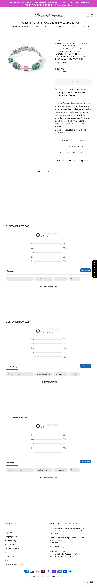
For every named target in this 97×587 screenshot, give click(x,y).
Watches (23, 22)
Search (8, 560)
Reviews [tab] (12, 271)
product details (73, 140)
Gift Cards (82, 26)
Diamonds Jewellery (21, 26)
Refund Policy (10, 540)
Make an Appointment (14, 564)
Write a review (85, 270)
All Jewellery (44, 26)
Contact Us (9, 556)
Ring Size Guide (11, 532)
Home (57, 40)
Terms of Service (12, 548)
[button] (48, 243)
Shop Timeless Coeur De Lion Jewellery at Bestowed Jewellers (71, 45)
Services (68, 26)
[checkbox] (74, 279)
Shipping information (73, 152)
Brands (34, 22)
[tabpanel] (48, 294)
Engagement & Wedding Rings (60, 22)
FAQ (6, 552)
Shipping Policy (11, 537)
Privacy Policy (11, 544)
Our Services (10, 529)
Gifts (58, 26)
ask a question (73, 146)
